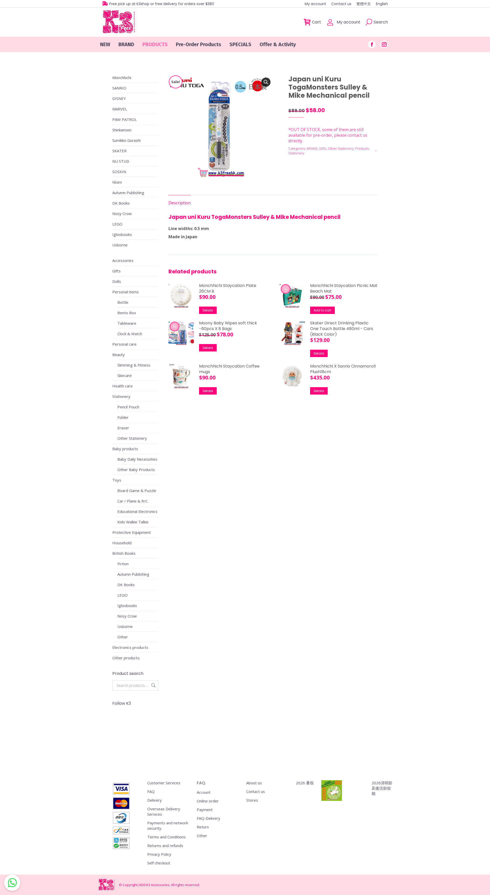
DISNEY (119, 98)
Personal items (125, 291)
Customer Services (163, 782)
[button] (266, 82)
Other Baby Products (136, 469)
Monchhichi (121, 77)
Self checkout (158, 862)
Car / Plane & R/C (132, 500)
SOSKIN (119, 171)
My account (348, 22)
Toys (116, 480)
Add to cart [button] (322, 310)
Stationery (296, 153)
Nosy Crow (122, 213)
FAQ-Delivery (208, 818)
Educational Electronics (137, 511)
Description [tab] (179, 203)
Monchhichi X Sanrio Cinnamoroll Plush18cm (343, 369)
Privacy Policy (159, 854)
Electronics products (130, 647)
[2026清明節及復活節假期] (331, 791)
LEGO (117, 223)
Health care (122, 385)
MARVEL (119, 108)
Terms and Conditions (166, 836)
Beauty (118, 354)
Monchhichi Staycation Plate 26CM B (227, 288)
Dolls (116, 281)
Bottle (122, 302)
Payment (205, 809)
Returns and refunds (165, 845)
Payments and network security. (167, 825)
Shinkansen (121, 129)
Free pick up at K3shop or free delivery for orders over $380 (161, 3)
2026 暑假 (305, 782)
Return (203, 826)
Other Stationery (341, 148)
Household (121, 542)
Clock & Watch (129, 333)
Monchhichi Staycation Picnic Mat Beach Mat (343, 288)
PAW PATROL (124, 119)
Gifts (322, 148)
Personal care (124, 344)
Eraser (123, 427)
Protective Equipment (131, 532)
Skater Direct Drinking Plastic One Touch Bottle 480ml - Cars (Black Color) (341, 328)
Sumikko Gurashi (126, 140)
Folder (123, 417)
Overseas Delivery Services (163, 811)
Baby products (125, 448)
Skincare (124, 375)
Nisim (117, 182)
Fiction (123, 563)
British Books (124, 553)
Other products (126, 657)
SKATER (119, 150)
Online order (208, 800)
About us (254, 782)
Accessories (122, 260)
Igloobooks (122, 234)
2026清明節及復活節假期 (382, 788)
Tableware (126, 323)
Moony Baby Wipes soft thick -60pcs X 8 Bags (228, 326)
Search (152, 685)
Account (204, 792)
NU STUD (120, 161)
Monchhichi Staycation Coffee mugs (229, 369)
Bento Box (126, 312)
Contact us (255, 791)
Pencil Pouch (128, 406)
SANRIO (119, 88)
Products (362, 148)
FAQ (151, 791)
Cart (316, 22)
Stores (252, 800)
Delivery (154, 800)
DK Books (121, 203)
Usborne (120, 244)
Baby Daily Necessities (137, 459)
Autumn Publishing (128, 192)
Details (208, 310)
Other (122, 636)
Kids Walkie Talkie (133, 521)
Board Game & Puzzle (136, 490)
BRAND (312, 148)
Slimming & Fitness (133, 365)
